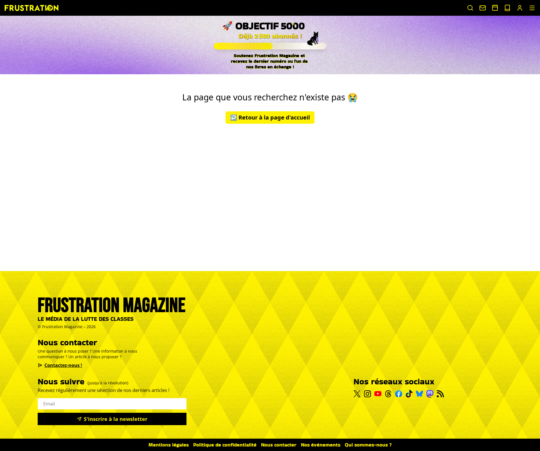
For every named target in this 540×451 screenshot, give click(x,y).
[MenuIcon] (532, 7)
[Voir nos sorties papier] (507, 7)
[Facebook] (398, 393)
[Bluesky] (419, 394)
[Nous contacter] (482, 7)
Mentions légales (168, 444)
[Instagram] (367, 393)
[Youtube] (377, 393)
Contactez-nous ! (63, 365)
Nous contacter (278, 444)
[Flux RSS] (440, 394)
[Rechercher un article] (470, 7)
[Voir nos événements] (495, 7)
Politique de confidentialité (224, 444)
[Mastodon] (429, 394)
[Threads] (388, 393)
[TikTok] (409, 394)
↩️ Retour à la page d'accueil (270, 117)
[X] (357, 394)
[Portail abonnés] (519, 7)
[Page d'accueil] (31, 8)
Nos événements (320, 444)
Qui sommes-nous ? (368, 444)
